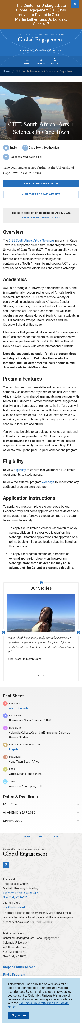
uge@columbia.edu (14, 907)
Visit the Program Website (41, 194)
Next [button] (78, 633)
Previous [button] (3, 633)
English (13, 749)
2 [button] (44, 676)
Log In (54, 63)
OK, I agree (18, 1015)
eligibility (20, 470)
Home (6, 71)
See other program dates (40, 217)
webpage (48, 482)
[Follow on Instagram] (6, 865)
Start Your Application (41, 183)
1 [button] (38, 676)
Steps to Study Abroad (19, 967)
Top (41, 837)
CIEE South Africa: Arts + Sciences (32, 240)
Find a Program (14, 974)
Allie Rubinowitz (18, 708)
